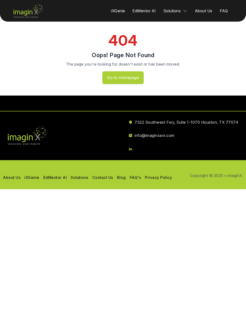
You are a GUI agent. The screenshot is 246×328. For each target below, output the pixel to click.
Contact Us (102, 177)
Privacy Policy (158, 177)
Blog (121, 177)
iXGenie (118, 10)
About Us (203, 10)
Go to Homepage (123, 77)
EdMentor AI (144, 10)
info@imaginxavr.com (154, 135)
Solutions (79, 177)
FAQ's (135, 177)
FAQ (224, 10)
